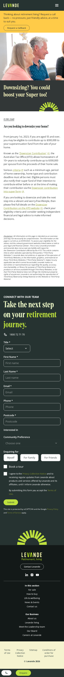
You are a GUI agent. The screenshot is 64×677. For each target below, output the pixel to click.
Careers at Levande (32, 635)
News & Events (32, 602)
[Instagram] (32, 575)
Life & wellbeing (32, 598)
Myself (10, 457)
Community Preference (17, 437)
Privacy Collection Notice (34, 473)
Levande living (32, 622)
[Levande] (11, 6)
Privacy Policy (52, 509)
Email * (8, 386)
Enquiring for (11, 451)
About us (32, 618)
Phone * (8, 401)
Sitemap (33, 650)
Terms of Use (7, 651)
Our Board (32, 630)
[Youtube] (37, 575)
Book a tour (16, 466)
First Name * (11, 357)
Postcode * (10, 415)
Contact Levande (32, 566)
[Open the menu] (56, 5)
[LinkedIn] (26, 575)
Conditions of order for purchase (48, 653)
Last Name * (11, 371)
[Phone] (6, 673)
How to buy (32, 594)
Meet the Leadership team (32, 626)
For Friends (50, 457)
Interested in (11, 430)
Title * (7, 342)
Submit (10, 502)
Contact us (32, 606)
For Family (29, 457)
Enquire (23, 672)
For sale (32, 589)
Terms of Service (14, 512)
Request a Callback (16, 28)
